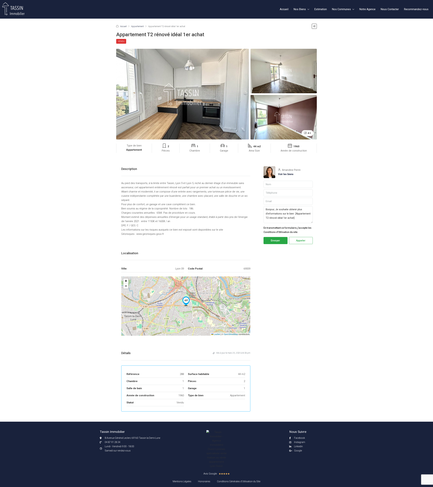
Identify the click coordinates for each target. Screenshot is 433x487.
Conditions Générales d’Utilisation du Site (238, 481)
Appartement (137, 26)
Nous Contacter (390, 9)
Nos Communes (341, 9)
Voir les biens (285, 174)
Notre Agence (367, 9)
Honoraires (204, 481)
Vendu (121, 41)
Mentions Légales (182, 481)
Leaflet (216, 334)
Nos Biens (299, 9)
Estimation (320, 9)
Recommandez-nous (416, 9)
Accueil (284, 9)
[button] (314, 26)
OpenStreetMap (231, 334)
